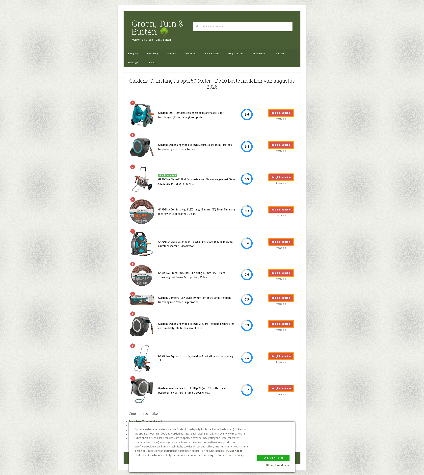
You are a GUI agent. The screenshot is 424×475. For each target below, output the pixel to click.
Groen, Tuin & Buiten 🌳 (158, 27)
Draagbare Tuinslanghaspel (145, 421)
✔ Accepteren (273, 458)
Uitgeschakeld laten (278, 465)
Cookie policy (236, 455)
